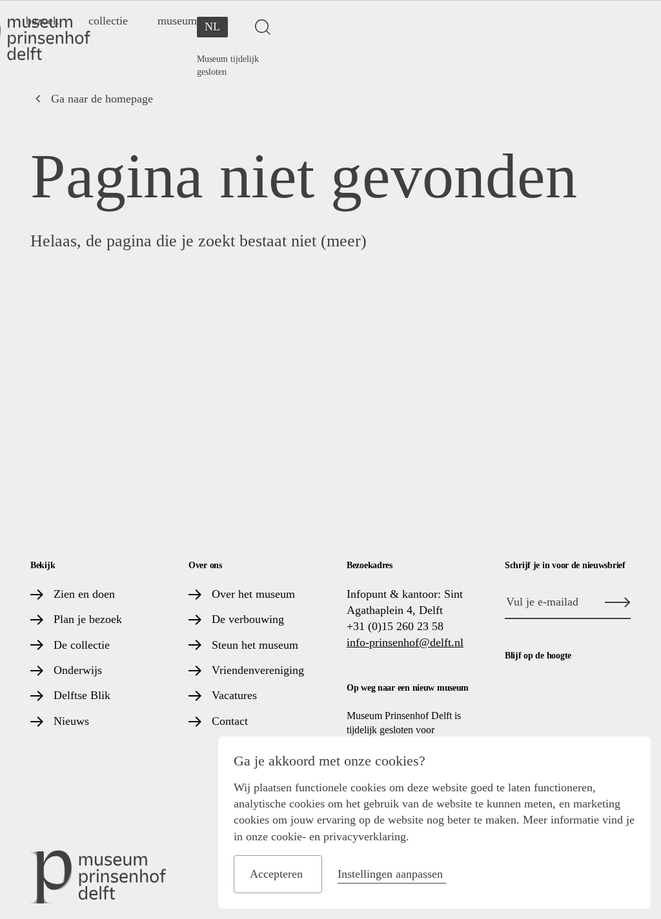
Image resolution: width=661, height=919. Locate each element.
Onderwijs (78, 670)
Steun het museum (255, 644)
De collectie (82, 644)
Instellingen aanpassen (390, 873)
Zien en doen (84, 594)
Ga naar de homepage (102, 98)
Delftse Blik (82, 695)
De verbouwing (248, 619)
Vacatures (234, 695)
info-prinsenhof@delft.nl (405, 642)
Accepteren (276, 873)
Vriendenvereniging (258, 670)
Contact (230, 721)
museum (177, 20)
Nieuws (71, 721)
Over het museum (253, 594)
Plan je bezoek (88, 619)
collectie (108, 20)
